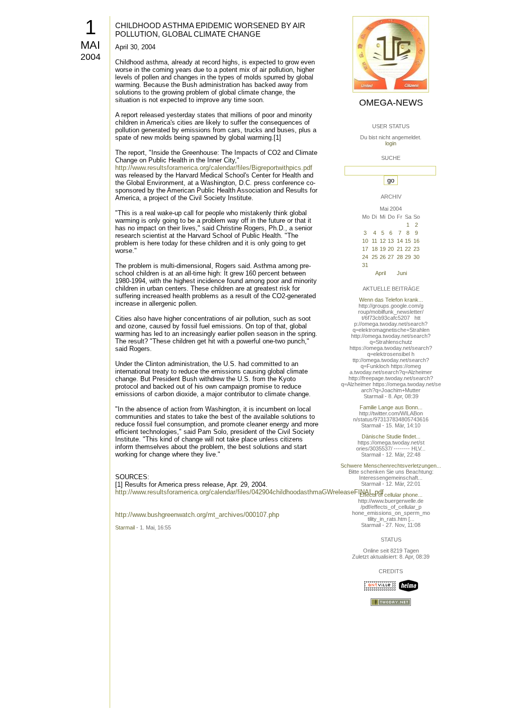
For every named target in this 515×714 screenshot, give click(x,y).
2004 (90, 57)
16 (416, 241)
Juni (402, 273)
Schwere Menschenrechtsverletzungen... (390, 466)
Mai (90, 45)
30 (416, 257)
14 (400, 241)
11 (374, 241)
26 (383, 257)
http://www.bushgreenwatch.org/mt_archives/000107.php (197, 514)
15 (408, 241)
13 (391, 241)
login (390, 143)
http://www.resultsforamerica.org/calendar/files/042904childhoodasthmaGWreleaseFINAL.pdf (249, 492)
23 (416, 249)
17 (365, 249)
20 (391, 249)
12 (383, 241)
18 (375, 249)
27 (391, 257)
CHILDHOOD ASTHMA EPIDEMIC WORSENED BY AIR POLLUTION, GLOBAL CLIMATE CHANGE (210, 29)
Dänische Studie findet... (391, 436)
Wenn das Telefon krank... (391, 300)
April (380, 273)
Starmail (125, 527)
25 (375, 257)
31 (365, 265)
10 (365, 241)
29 (408, 257)
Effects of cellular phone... (391, 495)
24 (365, 257)
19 (383, 249)
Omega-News (391, 103)
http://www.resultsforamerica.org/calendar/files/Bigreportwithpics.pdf (213, 167)
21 (400, 249)
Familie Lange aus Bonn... (391, 407)
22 (408, 249)
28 (400, 257)
